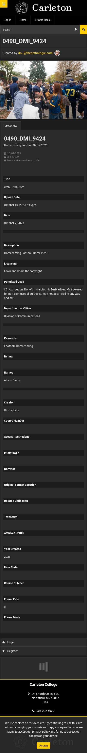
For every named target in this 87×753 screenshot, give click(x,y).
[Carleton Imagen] (43, 7)
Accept (43, 745)
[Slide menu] (3, 4)
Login (11, 642)
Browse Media (43, 19)
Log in (7, 19)
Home (23, 19)
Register (12, 651)
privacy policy (41, 731)
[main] (43, 356)
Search (83, 29)
